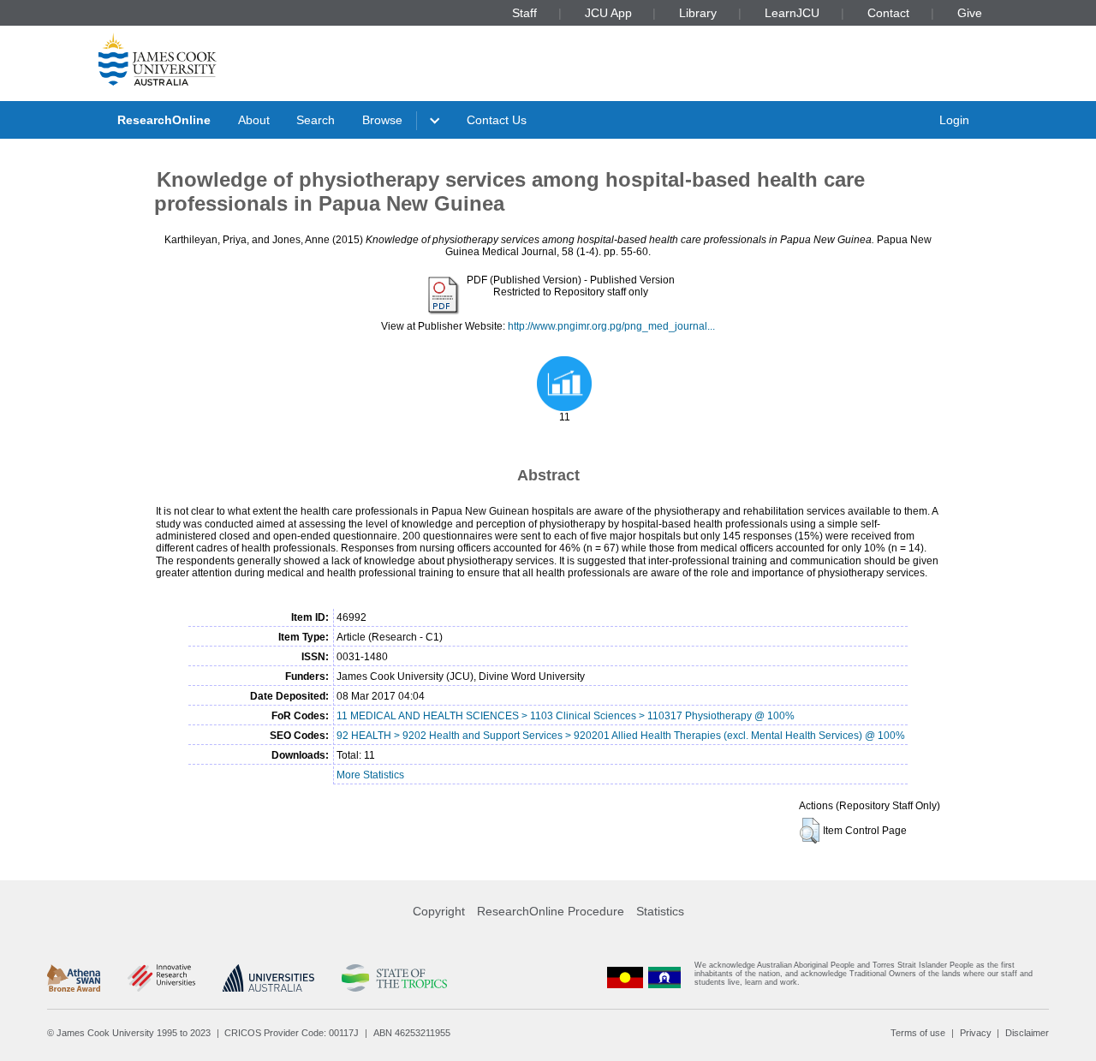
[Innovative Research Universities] (161, 978)
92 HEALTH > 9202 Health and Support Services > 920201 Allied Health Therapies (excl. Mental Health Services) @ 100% (621, 736)
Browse (382, 120)
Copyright (439, 911)
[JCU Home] (157, 59)
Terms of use (917, 1033)
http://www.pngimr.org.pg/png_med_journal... (611, 326)
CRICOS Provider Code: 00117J (291, 1033)
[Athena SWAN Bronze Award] (73, 978)
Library (698, 13)
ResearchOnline (164, 120)
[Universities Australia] (268, 978)
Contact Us (497, 120)
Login (954, 120)
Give (969, 13)
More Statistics (370, 775)
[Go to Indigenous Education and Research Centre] (625, 977)
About (254, 120)
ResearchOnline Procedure (550, 911)
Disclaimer (1027, 1033)
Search (315, 120)
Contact (888, 13)
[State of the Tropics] (394, 978)
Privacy (976, 1033)
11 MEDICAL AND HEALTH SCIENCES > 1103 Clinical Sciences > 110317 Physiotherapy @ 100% (566, 716)
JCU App (608, 13)
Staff (524, 13)
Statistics (660, 911)
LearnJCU (792, 13)
